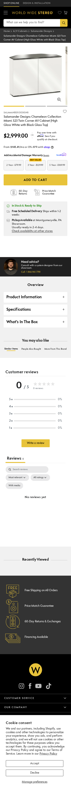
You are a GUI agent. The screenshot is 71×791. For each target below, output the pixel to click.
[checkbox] (14, 485)
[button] (6, 12)
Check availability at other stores (32, 231)
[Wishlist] (59, 12)
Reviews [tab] (15, 459)
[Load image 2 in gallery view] (35, 106)
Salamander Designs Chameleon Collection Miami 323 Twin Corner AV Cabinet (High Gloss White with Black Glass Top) (35, 38)
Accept (34, 763)
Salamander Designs (41, 31)
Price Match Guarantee (39, 606)
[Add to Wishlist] (64, 111)
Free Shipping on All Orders (41, 590)
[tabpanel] (35, 501)
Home (7, 31)
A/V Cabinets (20, 31)
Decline (34, 772)
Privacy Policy (48, 753)
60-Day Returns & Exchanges (43, 621)
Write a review (35, 443)
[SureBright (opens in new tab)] (61, 154)
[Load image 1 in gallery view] (14, 106)
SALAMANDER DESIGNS (16, 113)
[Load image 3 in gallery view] (57, 106)
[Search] (64, 23)
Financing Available (36, 637)
